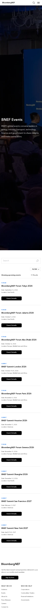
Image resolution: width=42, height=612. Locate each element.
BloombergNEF (8, 3)
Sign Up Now (10, 577)
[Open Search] (34, 3)
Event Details (12, 298)
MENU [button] (38, 3)
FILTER (34, 269)
